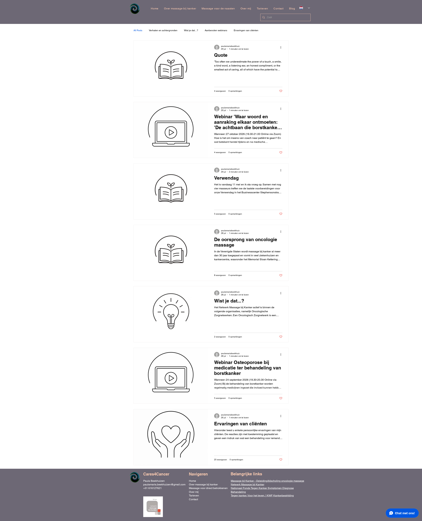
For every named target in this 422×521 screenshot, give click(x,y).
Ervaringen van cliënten (246, 30)
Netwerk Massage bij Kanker (247, 484)
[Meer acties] (282, 47)
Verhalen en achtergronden (163, 30)
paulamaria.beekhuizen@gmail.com (164, 484)
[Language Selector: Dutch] (304, 8)
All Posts (138, 30)
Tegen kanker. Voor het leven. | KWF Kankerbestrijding (262, 495)
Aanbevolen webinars (216, 30)
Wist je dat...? (191, 30)
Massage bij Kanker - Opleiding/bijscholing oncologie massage (267, 480)
